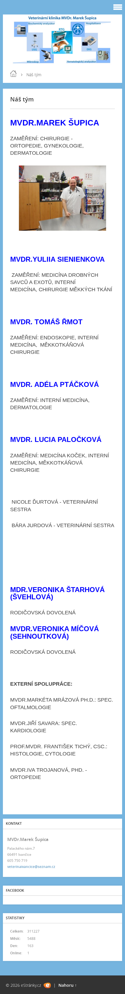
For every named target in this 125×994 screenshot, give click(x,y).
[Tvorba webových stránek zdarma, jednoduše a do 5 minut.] (47, 985)
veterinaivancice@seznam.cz (31, 866)
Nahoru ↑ (67, 985)
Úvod (13, 73)
